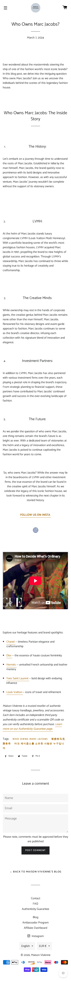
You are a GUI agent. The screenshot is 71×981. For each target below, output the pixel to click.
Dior (8, 655)
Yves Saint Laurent (17, 678)
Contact (35, 898)
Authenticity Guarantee (35, 909)
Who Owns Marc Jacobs (30, 739)
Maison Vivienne (40, 955)
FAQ (35, 903)
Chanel (10, 641)
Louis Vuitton (14, 692)
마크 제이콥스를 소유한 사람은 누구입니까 (33, 746)
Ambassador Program (35, 922)
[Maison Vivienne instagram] (35, 532)
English (25, 946)
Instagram (37, 936)
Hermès (11, 664)
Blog (35, 917)
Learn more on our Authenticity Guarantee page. (32, 726)
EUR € (43, 946)
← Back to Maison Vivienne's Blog (36, 872)
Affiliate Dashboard (35, 927)
